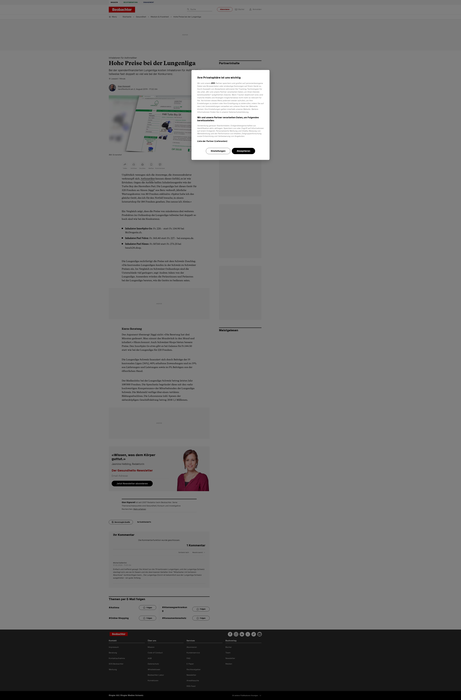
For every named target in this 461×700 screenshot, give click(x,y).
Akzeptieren (243, 151)
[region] (230, 115)
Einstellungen (218, 151)
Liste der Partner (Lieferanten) (212, 141)
